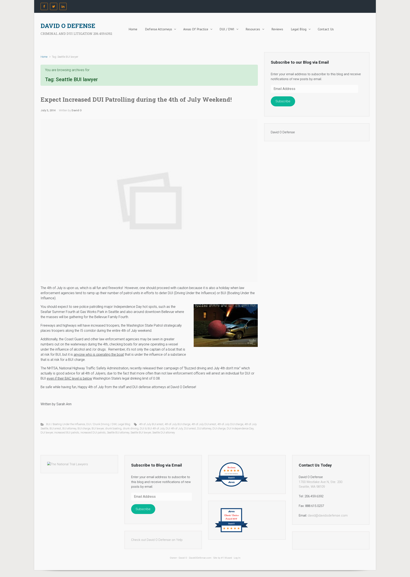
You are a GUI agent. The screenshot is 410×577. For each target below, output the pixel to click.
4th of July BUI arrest (151, 424)
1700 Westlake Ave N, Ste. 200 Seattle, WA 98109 (320, 484)
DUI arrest (190, 428)
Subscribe (282, 101)
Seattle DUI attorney (163, 432)
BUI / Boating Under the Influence (65, 424)
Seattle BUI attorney (118, 432)
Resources (253, 29)
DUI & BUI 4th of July (152, 428)
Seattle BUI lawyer (140, 432)
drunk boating (113, 428)
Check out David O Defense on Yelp (157, 540)
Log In (237, 557)
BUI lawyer (98, 428)
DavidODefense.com (200, 557)
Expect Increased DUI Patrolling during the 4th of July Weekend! (136, 99)
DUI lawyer (47, 432)
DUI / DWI (227, 29)
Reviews (277, 29)
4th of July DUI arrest (204, 424)
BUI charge (84, 428)
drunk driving (131, 428)
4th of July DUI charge (230, 424)
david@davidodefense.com (328, 515)
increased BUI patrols (66, 432)
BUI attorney (69, 428)
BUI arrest (55, 428)
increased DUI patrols (93, 432)
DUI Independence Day (240, 428)
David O (77, 110)
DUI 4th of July (174, 428)
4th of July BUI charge (177, 424)
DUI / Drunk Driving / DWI (101, 424)
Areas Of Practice (195, 29)
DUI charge (219, 428)
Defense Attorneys (158, 29)
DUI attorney (204, 428)
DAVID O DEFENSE (68, 26)
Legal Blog (298, 29)
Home (133, 29)
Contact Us (326, 29)
